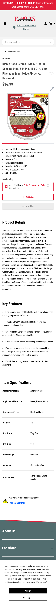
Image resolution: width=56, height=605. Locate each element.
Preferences (28, 598)
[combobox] (28, 42)
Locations (9, 548)
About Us (9, 531)
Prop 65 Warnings (17, 502)
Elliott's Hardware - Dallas (26, 27)
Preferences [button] (41, 582)
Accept (28, 591)
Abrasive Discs (14, 51)
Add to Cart (30, 197)
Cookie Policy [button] (23, 579)
